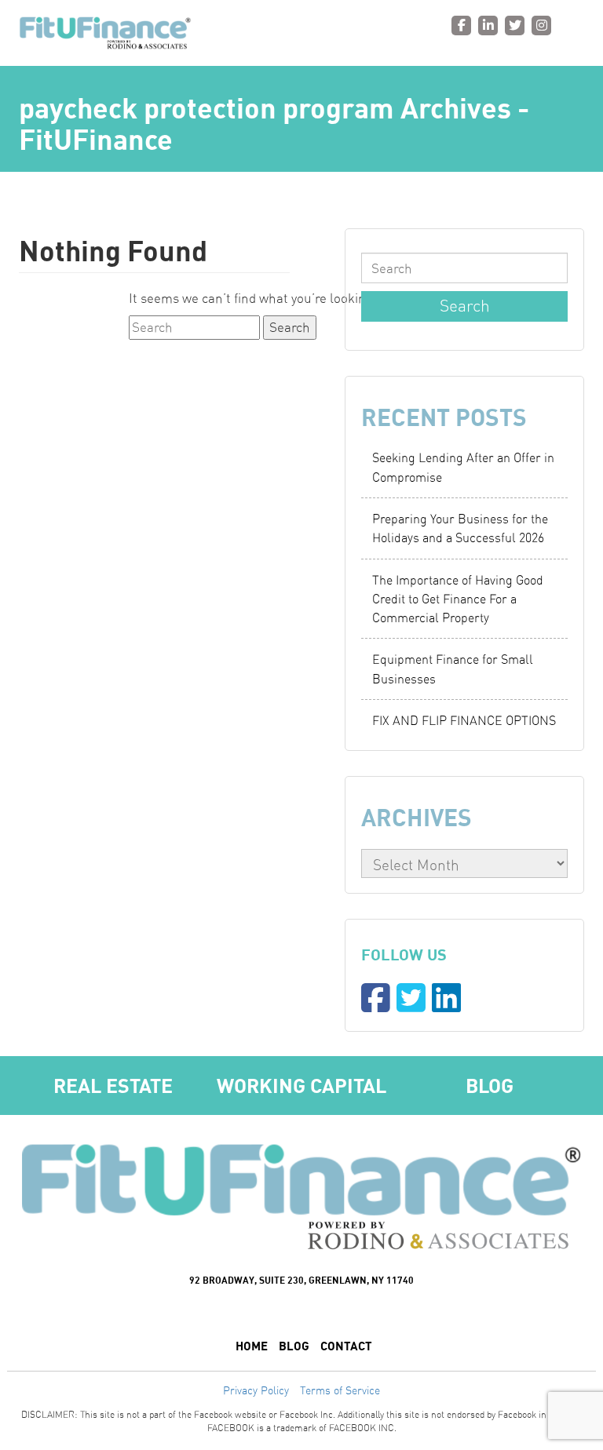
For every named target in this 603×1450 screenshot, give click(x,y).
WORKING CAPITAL (301, 1085)
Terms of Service (340, 1390)
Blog (489, 1085)
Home (252, 1346)
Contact (346, 1346)
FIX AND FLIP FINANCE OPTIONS (464, 720)
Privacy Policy (256, 1390)
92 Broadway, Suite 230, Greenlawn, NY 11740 (301, 1280)
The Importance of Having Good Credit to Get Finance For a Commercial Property (457, 599)
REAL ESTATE (113, 1085)
